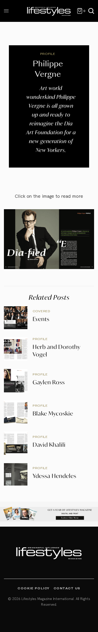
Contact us (67, 588)
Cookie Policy (34, 588)
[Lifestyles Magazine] (49, 11)
